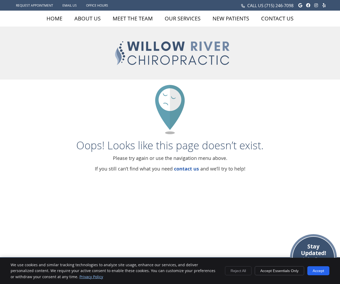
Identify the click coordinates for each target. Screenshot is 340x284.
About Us (87, 18)
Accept (318, 271)
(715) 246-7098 (279, 5)
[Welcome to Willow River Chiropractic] (172, 70)
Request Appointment (34, 5)
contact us (186, 168)
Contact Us (277, 18)
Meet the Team (133, 18)
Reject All (238, 271)
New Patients (230, 18)
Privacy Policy (91, 276)
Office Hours (97, 5)
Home (54, 18)
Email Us (69, 5)
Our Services (183, 18)
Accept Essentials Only (279, 271)
